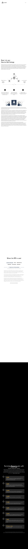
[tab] (9, 262)
